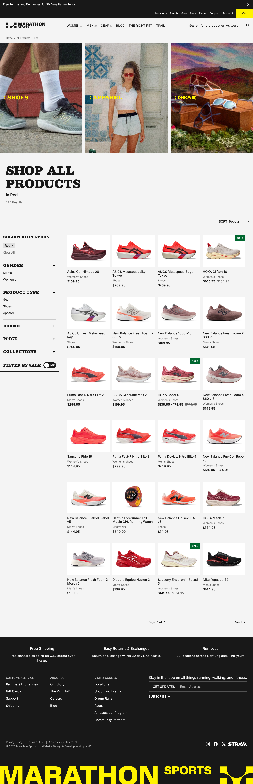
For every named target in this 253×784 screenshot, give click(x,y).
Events (174, 13)
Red (36, 37)
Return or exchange (106, 656)
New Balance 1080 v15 (174, 333)
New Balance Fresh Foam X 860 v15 (223, 397)
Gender (13, 265)
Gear (6, 299)
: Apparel (105, 97)
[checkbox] (49, 365)
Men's (7, 273)
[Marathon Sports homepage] (25, 25)
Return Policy (67, 4)
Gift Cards (13, 691)
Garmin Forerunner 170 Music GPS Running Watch (132, 520)
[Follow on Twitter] (223, 744)
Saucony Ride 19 (79, 456)
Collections (20, 351)
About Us (57, 677)
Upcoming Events (107, 691)
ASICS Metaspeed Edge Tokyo (175, 273)
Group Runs (188, 13)
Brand (11, 326)
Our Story (57, 684)
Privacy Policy (14, 742)
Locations (161, 13)
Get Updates (164, 687)
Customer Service (20, 677)
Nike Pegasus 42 (215, 580)
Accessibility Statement (63, 742)
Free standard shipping (27, 656)
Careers (56, 698)
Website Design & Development (61, 746)
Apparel (8, 313)
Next (238, 622)
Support (214, 13)
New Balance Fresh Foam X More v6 (87, 581)
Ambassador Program (110, 713)
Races (203, 13)
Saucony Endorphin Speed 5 (178, 581)
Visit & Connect (106, 677)
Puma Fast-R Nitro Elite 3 (85, 395)
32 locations (186, 656)
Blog (53, 705)
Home (9, 37)
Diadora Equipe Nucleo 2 (131, 580)
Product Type (21, 292)
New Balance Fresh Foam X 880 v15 (132, 335)
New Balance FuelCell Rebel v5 (223, 458)
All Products (23, 37)
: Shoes (16, 97)
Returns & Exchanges (22, 684)
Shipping (12, 705)
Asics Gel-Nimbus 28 (83, 272)
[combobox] (219, 25)
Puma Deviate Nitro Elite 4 (177, 456)
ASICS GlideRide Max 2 (129, 395)
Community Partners (109, 720)
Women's (9, 279)
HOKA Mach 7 (213, 518)
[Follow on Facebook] (215, 744)
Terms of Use (35, 742)
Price (10, 338)
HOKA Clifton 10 (215, 272)
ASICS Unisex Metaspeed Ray (86, 335)
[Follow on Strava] (237, 744)
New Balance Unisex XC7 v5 (177, 520)
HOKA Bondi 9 (168, 395)
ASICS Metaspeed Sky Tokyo (129, 273)
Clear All (9, 252)
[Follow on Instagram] (208, 744)
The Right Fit (60, 691)
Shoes (7, 306)
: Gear (185, 97)
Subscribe (157, 696)
